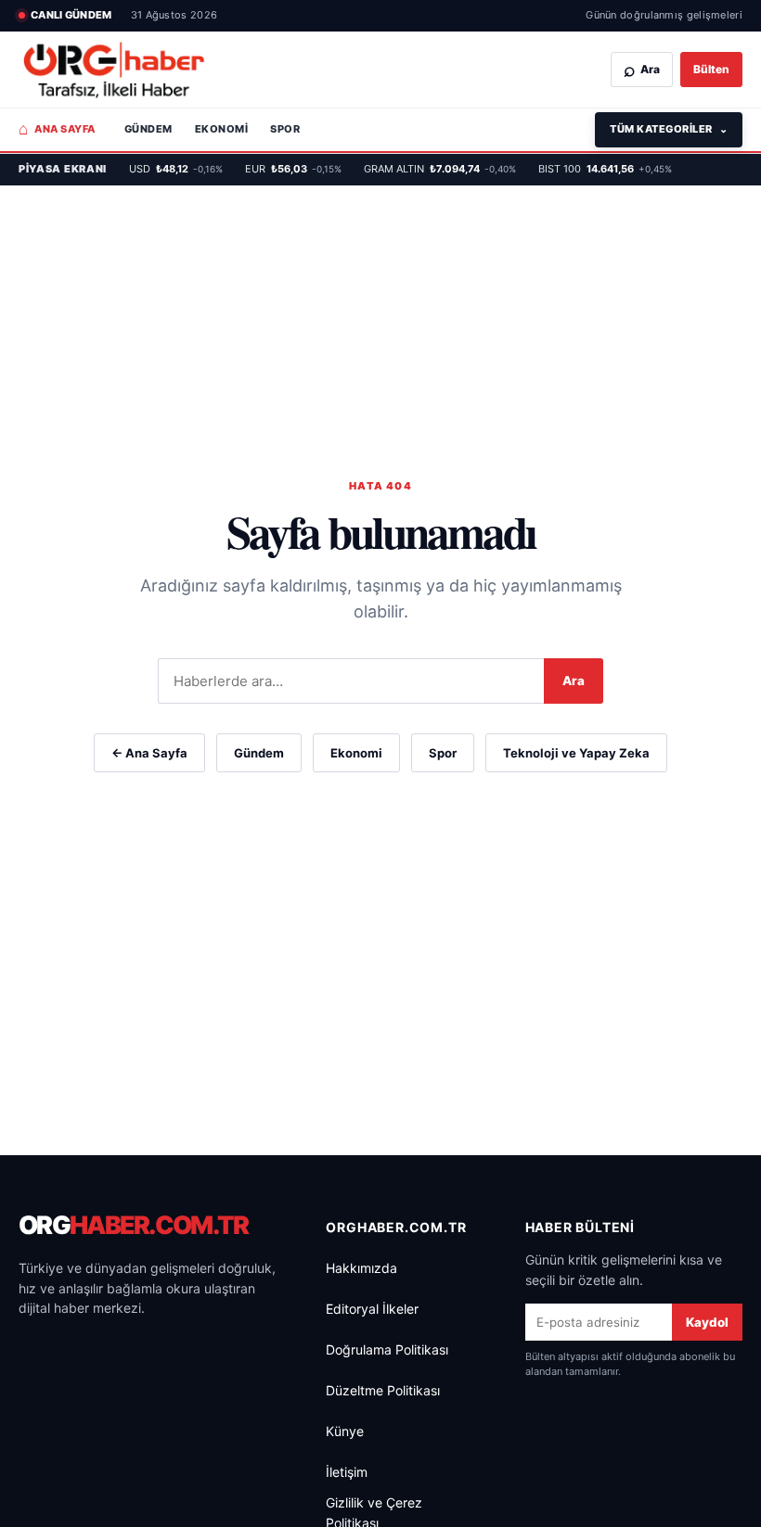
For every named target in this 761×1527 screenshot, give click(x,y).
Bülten (711, 69)
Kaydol (707, 1322)
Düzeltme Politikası (383, 1390)
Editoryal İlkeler (372, 1309)
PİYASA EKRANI (63, 168)
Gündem (148, 128)
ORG (134, 1225)
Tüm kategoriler (669, 128)
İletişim (347, 1472)
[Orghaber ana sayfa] (114, 70)
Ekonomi (221, 128)
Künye (345, 1431)
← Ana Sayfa (149, 752)
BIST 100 (605, 168)
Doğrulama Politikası (387, 1349)
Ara (573, 680)
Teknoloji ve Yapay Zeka (576, 752)
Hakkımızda (361, 1268)
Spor (285, 128)
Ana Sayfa (57, 129)
